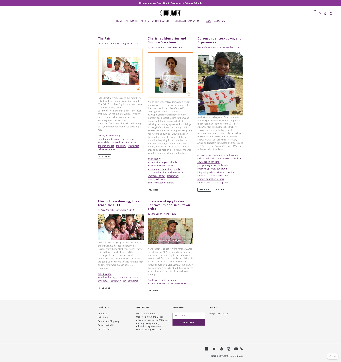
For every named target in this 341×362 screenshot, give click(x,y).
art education (154, 158)
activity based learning (109, 135)
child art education (157, 172)
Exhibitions (103, 317)
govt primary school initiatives (212, 165)
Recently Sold (104, 329)
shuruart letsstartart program (212, 182)
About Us (102, 313)
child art (178, 168)
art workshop (104, 142)
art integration (231, 155)
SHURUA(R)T (222, 356)
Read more (104, 156)
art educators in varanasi (160, 165)
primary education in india (161, 182)
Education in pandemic (208, 161)
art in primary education (160, 168)
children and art (106, 145)
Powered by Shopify (235, 356)
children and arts (177, 172)
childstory (121, 145)
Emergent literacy (156, 175)
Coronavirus (224, 158)
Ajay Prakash (154, 280)
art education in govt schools (162, 162)
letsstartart (133, 145)
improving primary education (212, 168)
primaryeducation (107, 149)
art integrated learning (109, 139)
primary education (157, 179)
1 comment (220, 190)
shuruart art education (109, 280)
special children (131, 280)
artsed (116, 142)
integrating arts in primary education (216, 172)
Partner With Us (106, 325)
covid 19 (236, 158)
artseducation (129, 142)
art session (128, 139)
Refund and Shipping (108, 321)
